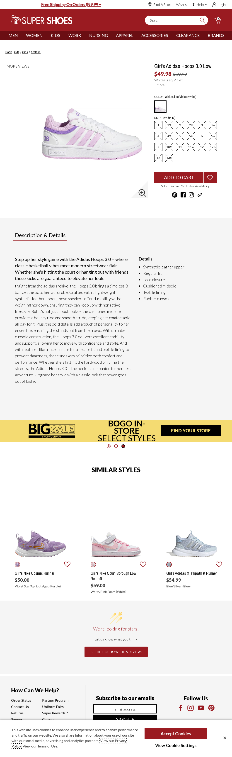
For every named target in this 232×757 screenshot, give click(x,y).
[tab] (55, 237)
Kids (55, 35)
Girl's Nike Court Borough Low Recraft (113, 576)
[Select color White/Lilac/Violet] (160, 107)
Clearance (188, 35)
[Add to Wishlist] (210, 177)
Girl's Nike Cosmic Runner (34, 573)
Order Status (21, 700)
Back (8, 52)
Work (74, 35)
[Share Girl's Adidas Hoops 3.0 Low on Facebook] (183, 195)
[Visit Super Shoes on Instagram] (191, 195)
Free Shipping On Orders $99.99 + (71, 4)
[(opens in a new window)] (180, 707)
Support (17, 719)
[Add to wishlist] (67, 564)
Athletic (36, 52)
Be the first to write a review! (116, 652)
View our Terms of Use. (40, 746)
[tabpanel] (117, 322)
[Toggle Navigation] (21, 35)
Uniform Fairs (53, 706)
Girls (25, 52)
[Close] (225, 738)
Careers (48, 719)
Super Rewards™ (55, 713)
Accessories (154, 35)
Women (34, 35)
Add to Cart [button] (179, 177)
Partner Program (55, 700)
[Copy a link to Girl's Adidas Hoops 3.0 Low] (200, 195)
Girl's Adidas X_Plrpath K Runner (191, 573)
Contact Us (20, 706)
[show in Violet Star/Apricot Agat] (17, 564)
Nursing (98, 35)
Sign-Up (125, 719)
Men (13, 35)
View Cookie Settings (176, 745)
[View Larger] (142, 193)
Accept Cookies (176, 733)
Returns (17, 713)
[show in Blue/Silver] (169, 564)
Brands (216, 35)
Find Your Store (190, 430)
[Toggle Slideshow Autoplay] (109, 446)
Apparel (124, 35)
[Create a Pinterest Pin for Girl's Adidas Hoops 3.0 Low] (174, 195)
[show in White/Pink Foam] (93, 564)
